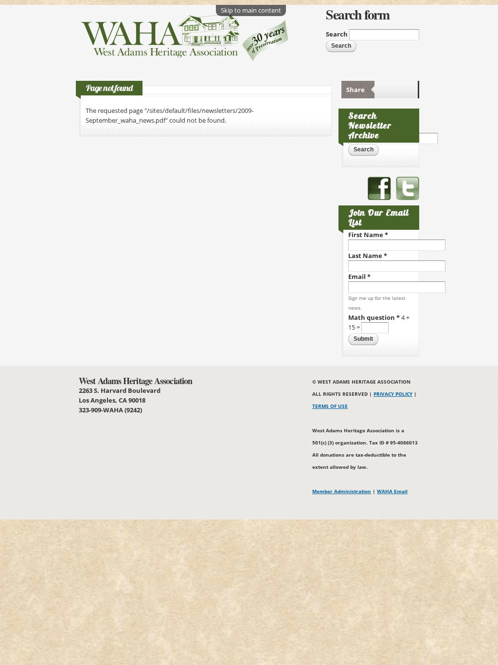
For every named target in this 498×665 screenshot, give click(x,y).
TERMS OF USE (330, 406)
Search (337, 34)
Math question (374, 317)
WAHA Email (392, 491)
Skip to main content (251, 10)
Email (359, 276)
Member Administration (341, 491)
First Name (368, 234)
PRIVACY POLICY (393, 393)
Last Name (367, 255)
